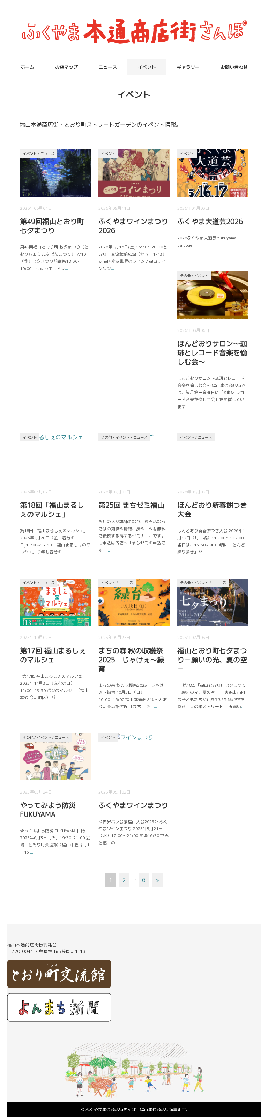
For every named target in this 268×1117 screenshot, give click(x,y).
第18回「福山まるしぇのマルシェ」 (52, 509)
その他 (185, 275)
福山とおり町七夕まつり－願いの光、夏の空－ (212, 659)
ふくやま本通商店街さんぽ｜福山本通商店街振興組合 (135, 1109)
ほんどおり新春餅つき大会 (212, 509)
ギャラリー (188, 67)
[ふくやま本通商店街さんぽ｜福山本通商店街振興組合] (134, 19)
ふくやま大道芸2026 (210, 221)
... (66, 268)
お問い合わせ (234, 67)
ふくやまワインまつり (133, 805)
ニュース (108, 67)
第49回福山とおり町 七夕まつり (52, 225)
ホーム (27, 67)
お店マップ (66, 67)
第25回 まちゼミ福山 (131, 505)
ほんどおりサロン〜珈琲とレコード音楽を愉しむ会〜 (212, 352)
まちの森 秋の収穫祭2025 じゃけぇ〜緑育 (131, 659)
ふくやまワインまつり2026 (133, 225)
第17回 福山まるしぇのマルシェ (53, 655)
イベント (147, 67)
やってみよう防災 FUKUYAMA (48, 809)
